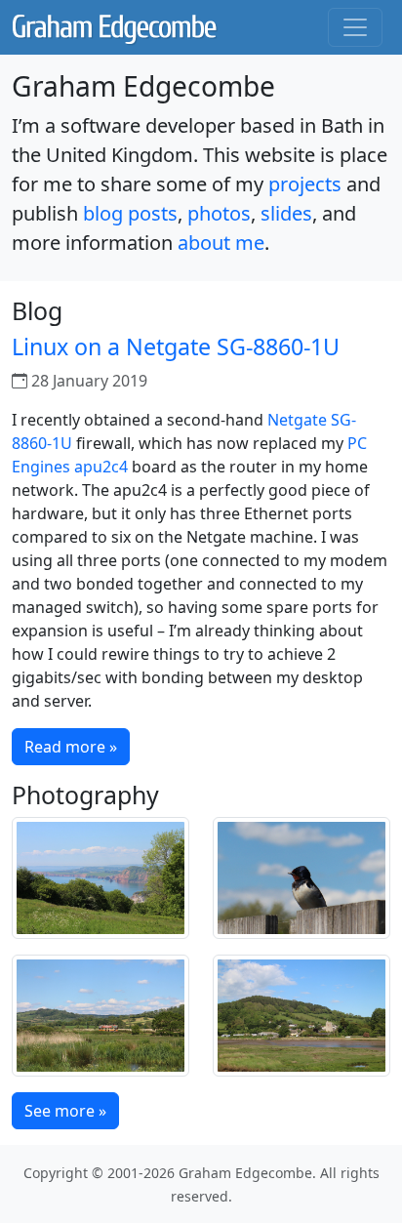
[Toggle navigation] (355, 27)
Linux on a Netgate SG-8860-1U (176, 346)
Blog (37, 310)
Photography (85, 794)
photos (219, 213)
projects (305, 184)
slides (286, 213)
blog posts (130, 213)
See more (65, 1110)
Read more (70, 746)
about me (221, 242)
